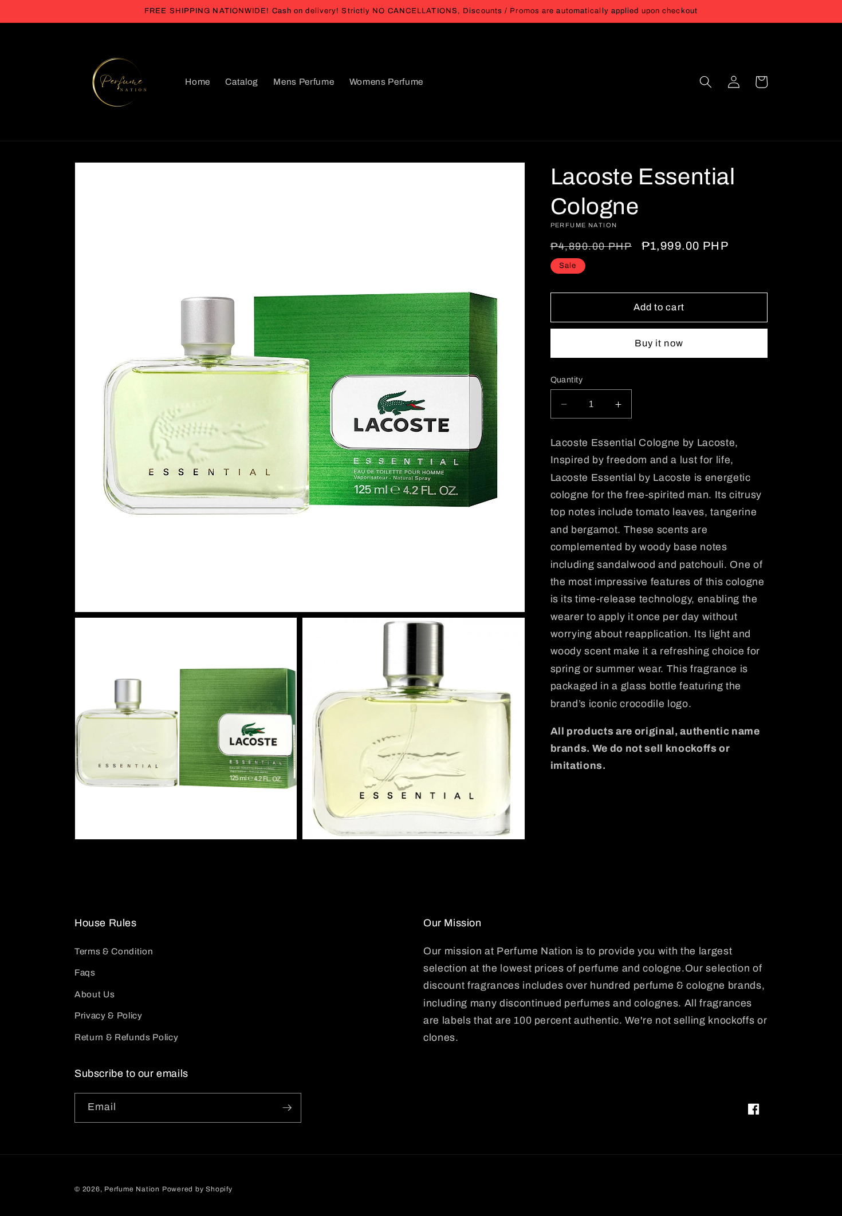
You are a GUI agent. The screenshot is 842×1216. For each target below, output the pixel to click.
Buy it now (659, 343)
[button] (705, 82)
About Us (94, 994)
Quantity (566, 379)
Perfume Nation (132, 1189)
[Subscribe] (287, 1108)
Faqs (85, 972)
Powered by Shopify (197, 1189)
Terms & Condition (113, 951)
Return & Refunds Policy (126, 1037)
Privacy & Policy (108, 1015)
